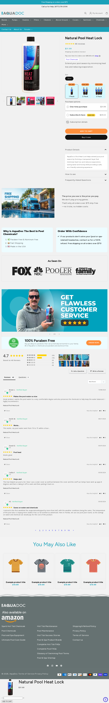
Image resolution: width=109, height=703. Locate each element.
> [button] (73, 530)
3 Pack (99, 90)
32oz (69, 78)
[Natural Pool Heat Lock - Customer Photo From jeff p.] (85, 364)
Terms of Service (81, 635)
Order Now (94, 343)
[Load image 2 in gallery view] (21, 101)
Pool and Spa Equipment (13, 635)
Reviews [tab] (7, 377)
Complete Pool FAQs (47, 649)
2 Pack (85, 90)
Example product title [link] (15, 582)
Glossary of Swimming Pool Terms (53, 653)
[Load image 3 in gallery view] (30, 101)
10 (69, 530)
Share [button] (8, 411)
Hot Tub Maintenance (47, 626)
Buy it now (86, 137)
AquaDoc (13, 674)
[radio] (68, 106)
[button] (85, 13)
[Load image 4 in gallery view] (40, 101)
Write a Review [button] (98, 371)
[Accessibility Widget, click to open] (105, 699)
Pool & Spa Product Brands (49, 640)
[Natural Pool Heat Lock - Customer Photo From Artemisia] (70, 357)
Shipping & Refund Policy (84, 626)
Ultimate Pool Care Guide (13, 640)
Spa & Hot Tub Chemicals (13, 626)
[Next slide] (59, 334)
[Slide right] (57, 101)
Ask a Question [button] (78, 371)
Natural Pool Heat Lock (11, 405)
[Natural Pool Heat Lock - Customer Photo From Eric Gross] (62, 357)
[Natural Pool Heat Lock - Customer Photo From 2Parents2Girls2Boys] (62, 364)
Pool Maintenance (45, 631)
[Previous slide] (49, 334)
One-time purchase (78, 107)
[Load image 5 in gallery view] (50, 101)
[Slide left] (4, 101)
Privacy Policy (79, 631)
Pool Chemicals (72, 59)
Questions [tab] (22, 377)
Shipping (68, 52)
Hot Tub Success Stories (48, 635)
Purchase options (72, 102)
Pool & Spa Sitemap (46, 658)
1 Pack (71, 90)
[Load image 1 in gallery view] (11, 101)
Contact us (78, 640)
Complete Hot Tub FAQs (48, 644)
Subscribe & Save (82, 115)
